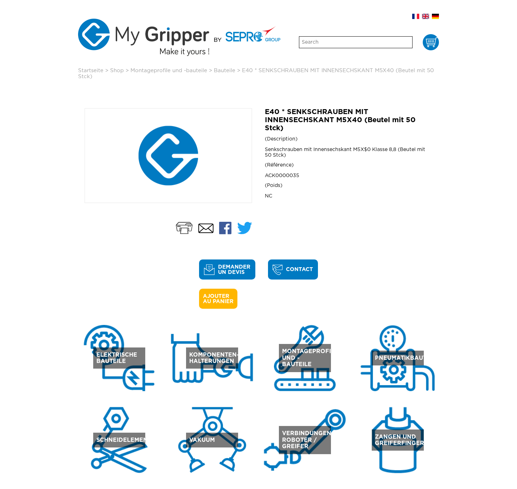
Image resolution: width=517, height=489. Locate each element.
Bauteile (224, 70)
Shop (117, 70)
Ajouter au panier (218, 299)
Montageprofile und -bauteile (168, 70)
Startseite (90, 70)
